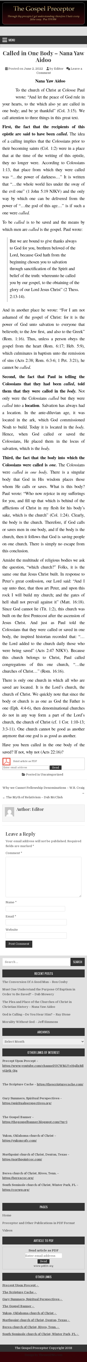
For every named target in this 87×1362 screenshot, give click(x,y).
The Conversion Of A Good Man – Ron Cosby (35, 982)
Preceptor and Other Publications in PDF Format (38, 1223)
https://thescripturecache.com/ (60, 1084)
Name (11, 902)
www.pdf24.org (43, 1265)
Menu (12, 40)
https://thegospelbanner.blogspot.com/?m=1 (34, 1122)
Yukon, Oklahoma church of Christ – (29, 1313)
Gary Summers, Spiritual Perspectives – (32, 1299)
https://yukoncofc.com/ (19, 1140)
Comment (14, 853)
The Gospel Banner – (18, 1306)
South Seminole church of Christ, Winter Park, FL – (40, 1334)
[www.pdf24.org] (6, 761)
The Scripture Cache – (19, 1292)
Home (6, 1215)
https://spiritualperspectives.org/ (27, 1103)
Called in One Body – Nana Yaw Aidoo (43, 56)
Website (12, 929)
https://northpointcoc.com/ (22, 1159)
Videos (7, 1230)
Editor (59, 68)
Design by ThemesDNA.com (43, 1355)
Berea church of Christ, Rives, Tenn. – (31, 1327)
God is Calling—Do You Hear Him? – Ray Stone (36, 1014)
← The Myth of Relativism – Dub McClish (32, 797)
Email (11, 916)
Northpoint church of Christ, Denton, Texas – (36, 1320)
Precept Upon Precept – (20, 1285)
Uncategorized (52, 774)
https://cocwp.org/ (15, 1190)
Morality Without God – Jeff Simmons (30, 1022)
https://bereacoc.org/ (18, 1178)
